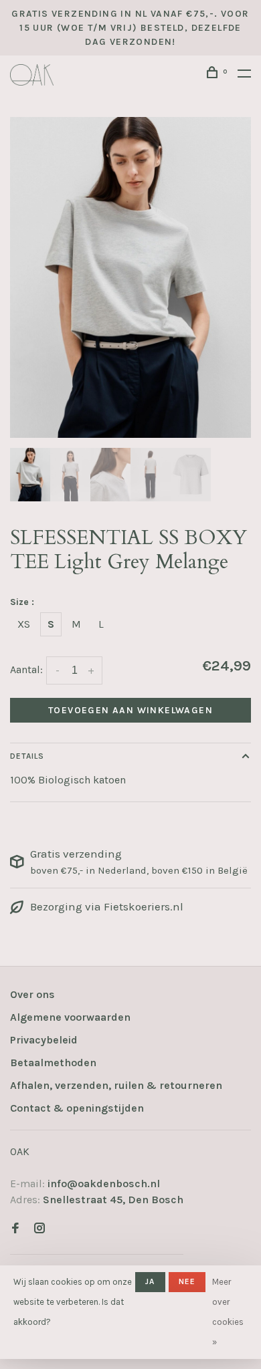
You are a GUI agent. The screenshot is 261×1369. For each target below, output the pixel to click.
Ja (150, 1281)
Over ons (32, 994)
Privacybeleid (44, 1039)
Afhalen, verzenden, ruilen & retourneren (116, 1085)
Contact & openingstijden (77, 1108)
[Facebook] (15, 1229)
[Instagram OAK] (39, 1229)
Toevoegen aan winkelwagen (130, 710)
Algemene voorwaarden (70, 1017)
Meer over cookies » (228, 1312)
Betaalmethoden (53, 1062)
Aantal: (26, 669)
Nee (187, 1281)
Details (27, 756)
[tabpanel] (130, 277)
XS (23, 624)
